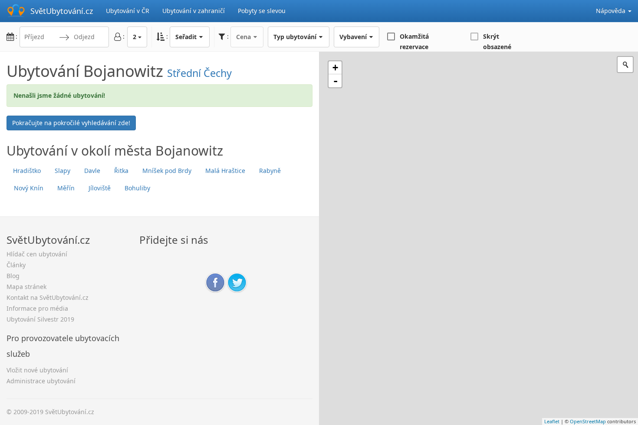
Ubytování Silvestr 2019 (40, 319)
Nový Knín (28, 188)
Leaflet (551, 421)
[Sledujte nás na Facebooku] (215, 282)
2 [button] (134, 37)
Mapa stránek (26, 286)
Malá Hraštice (225, 170)
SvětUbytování (61, 11)
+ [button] (335, 67)
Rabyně (270, 170)
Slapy (62, 170)
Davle (92, 170)
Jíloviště (100, 188)
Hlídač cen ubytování (37, 254)
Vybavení (353, 37)
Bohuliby (137, 188)
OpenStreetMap (588, 421)
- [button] (335, 81)
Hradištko (27, 170)
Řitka (121, 170)
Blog (13, 276)
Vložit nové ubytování (37, 370)
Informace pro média (37, 308)
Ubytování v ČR (127, 11)
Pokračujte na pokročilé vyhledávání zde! (71, 123)
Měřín (66, 188)
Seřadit (186, 37)
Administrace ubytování (41, 381)
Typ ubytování (295, 37)
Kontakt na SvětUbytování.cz (48, 297)
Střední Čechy (199, 73)
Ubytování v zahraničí (193, 11)
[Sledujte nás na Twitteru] (237, 282)
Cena (244, 37)
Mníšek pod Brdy (166, 170)
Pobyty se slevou (262, 11)
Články (16, 265)
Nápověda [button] (611, 11)
